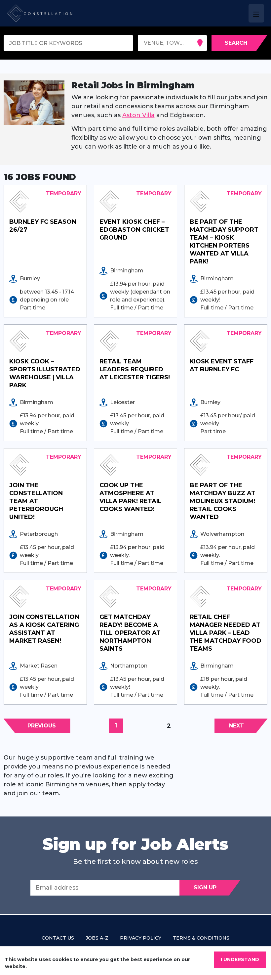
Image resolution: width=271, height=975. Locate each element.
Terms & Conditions (201, 938)
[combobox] (144, 43)
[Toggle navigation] (256, 13)
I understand (240, 959)
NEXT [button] (236, 725)
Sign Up (205, 887)
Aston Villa (138, 115)
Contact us (58, 938)
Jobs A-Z (97, 938)
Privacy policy (140, 938)
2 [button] (169, 725)
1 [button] (116, 725)
